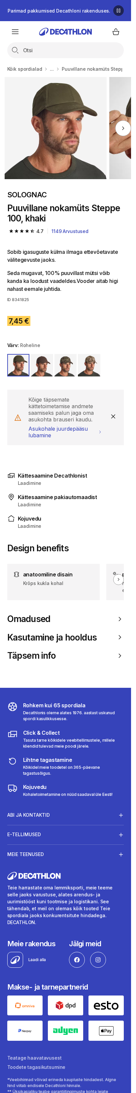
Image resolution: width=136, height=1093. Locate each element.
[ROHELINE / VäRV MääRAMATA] (65, 365)
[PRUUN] (42, 365)
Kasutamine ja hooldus (52, 637)
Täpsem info (31, 655)
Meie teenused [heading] (25, 854)
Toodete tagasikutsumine (36, 1067)
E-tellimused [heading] (24, 834)
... (52, 69)
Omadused (29, 619)
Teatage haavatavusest (34, 1058)
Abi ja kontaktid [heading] (28, 815)
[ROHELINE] (18, 365)
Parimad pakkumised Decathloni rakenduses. (59, 11)
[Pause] (118, 10)
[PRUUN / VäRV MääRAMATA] (89, 365)
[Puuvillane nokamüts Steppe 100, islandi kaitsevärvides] (56, 128)
